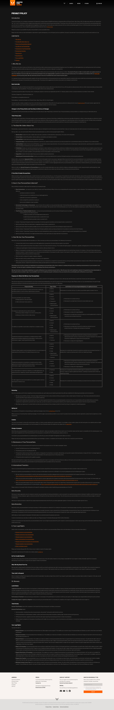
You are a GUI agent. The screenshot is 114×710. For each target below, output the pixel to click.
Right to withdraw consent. (22, 546)
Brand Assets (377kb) (40, 687)
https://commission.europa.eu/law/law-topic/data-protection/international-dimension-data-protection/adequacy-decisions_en (44, 476)
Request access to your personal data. (24, 532)
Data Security (19, 53)
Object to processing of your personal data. (25, 539)
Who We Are (18, 39)
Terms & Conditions (64, 706)
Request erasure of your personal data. (24, 536)
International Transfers (21, 51)
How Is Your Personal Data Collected (23, 44)
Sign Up (93, 691)
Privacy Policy (49, 706)
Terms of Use (50, 26)
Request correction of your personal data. (25, 534)
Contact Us (38, 683)
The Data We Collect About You (22, 41)
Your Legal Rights (19, 58)
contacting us (52, 411)
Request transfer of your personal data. (24, 543)
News (78, 3)
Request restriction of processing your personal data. (27, 541)
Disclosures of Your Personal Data (23, 48)
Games (71, 3)
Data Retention (19, 55)
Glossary (18, 60)
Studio (87, 3)
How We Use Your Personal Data (22, 46)
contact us (40, 551)
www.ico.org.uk (81, 103)
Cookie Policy (69, 424)
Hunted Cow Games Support (66, 683)
